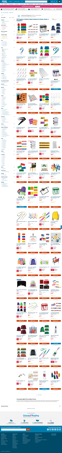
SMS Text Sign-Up (3, 443)
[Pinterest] (53, 429)
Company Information (25, 435)
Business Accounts (3, 437)
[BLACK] (54, 79)
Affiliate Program (25, 438)
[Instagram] (60, 429)
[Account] (56, 1)
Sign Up (28, 429)
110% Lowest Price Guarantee (26, 439)
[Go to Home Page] (1, 12)
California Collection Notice (38, 437)
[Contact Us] (54, 1)
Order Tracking (14, 437)
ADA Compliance (14, 446)
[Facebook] (48, 429)
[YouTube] (57, 429)
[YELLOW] (22, 197)
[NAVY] (23, 197)
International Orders (15, 443)
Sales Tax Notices (14, 444)
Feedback (61, 227)
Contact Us (13, 435)
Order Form (13, 438)
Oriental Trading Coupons (4, 440)
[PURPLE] (18, 197)
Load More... (3, 71)
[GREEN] (55, 79)
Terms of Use (36, 436)
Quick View (22, 90)
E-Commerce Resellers (38, 440)
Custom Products (53, 435)
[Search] (48, 2)
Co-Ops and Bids (3, 436)
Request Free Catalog (4, 438)
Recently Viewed (4, 406)
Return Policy (14, 439)
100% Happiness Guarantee (26, 440)
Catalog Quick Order (3, 435)
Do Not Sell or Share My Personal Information (41, 439)
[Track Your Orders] (52, 1)
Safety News (36, 438)
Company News (25, 443)
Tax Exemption (14, 445)
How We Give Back (25, 436)
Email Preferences (14, 447)
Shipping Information (15, 440)
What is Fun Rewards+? (4, 444)
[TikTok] (55, 429)
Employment (24, 437)
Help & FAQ (13, 436)
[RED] (57, 79)
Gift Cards (2, 439)
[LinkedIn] (50, 429)
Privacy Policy (37, 435)
